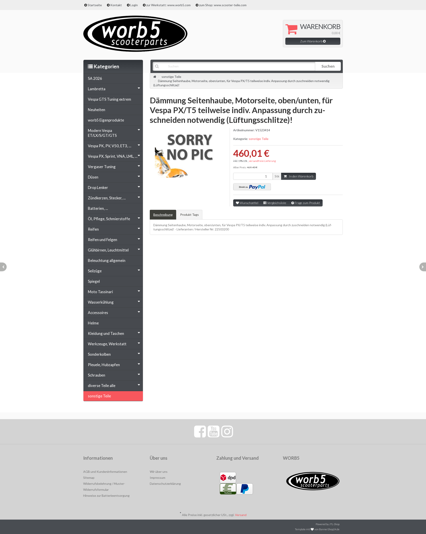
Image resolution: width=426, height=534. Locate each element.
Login (134, 5)
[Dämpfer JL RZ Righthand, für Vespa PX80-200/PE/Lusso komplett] (3, 267)
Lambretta (96, 88)
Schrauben (96, 375)
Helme (93, 323)
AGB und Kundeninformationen (105, 471)
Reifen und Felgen (102, 239)
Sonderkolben (99, 354)
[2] (252, 186)
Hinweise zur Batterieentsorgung (106, 495)
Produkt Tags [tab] (189, 214)
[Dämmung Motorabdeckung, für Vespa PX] (422, 267)
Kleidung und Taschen (106, 333)
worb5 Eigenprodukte (106, 120)
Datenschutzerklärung (165, 483)
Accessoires (98, 312)
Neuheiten (96, 109)
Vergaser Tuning (102, 166)
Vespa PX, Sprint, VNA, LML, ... (113, 156)
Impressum (157, 477)
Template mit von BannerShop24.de (317, 529)
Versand (241, 515)
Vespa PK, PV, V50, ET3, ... (109, 145)
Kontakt (116, 5)
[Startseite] (154, 77)
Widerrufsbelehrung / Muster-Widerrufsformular (104, 486)
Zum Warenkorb (311, 41)
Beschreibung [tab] (163, 214)
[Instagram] (227, 431)
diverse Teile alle (101, 385)
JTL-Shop (334, 524)
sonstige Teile (258, 139)
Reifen (93, 229)
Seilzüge (95, 271)
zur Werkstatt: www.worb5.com (168, 5)
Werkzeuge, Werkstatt (107, 344)
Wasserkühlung (101, 302)
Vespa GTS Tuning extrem (109, 99)
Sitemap (89, 477)
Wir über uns (159, 471)
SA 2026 (95, 78)
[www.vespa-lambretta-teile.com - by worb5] (135, 33)
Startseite (95, 5)
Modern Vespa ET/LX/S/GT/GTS (102, 133)
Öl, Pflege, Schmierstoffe (109, 218)
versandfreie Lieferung (262, 160)
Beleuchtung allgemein (106, 260)
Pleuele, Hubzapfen (104, 364)
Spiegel (94, 281)
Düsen (93, 177)
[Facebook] (200, 431)
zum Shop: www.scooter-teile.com (223, 5)
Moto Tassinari (100, 291)
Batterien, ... (98, 208)
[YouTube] (213, 431)
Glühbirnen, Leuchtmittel (108, 250)
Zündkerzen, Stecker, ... (107, 198)
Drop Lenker (98, 187)
